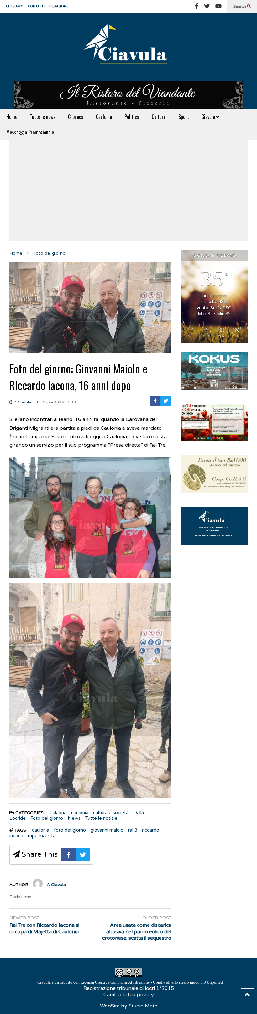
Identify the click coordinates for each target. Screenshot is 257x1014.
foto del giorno (70, 830)
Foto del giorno (46, 818)
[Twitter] (207, 6)
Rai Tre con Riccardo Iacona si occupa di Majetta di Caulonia (44, 928)
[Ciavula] (128, 46)
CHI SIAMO (15, 6)
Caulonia (104, 116)
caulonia (79, 812)
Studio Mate (142, 1006)
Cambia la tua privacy (128, 994)
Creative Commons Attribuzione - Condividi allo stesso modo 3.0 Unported (159, 982)
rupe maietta (41, 836)
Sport (183, 116)
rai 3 (132, 830)
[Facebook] (196, 6)
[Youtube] (218, 6)
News (74, 818)
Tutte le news (42, 116)
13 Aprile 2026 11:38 (56, 402)
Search (240, 6)
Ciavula (209, 116)
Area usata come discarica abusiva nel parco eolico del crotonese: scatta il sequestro (136, 931)
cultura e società (110, 812)
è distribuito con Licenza (130, 982)
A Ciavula (22, 402)
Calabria (58, 812)
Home (11, 116)
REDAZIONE (58, 6)
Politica (131, 116)
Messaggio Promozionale (30, 132)
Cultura (159, 116)
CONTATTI (36, 6)
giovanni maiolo (107, 830)
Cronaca (75, 116)
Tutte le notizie (101, 818)
